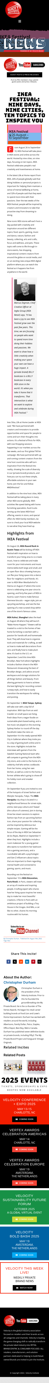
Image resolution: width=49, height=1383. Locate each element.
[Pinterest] (33, 961)
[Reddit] (21, 961)
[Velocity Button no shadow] (13, 2)
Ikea (8, 941)
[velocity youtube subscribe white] (21, 1315)
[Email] (39, 961)
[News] (24, 38)
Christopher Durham (12, 939)
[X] (14, 961)
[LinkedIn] (27, 961)
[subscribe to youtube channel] (24, 925)
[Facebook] (8, 961)
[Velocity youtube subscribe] (24, 59)
